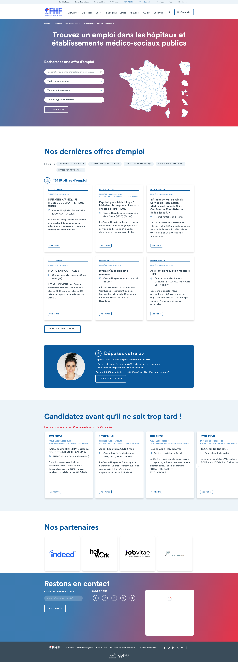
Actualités (73, 13)
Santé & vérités (99, 2)
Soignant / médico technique (105, 164)
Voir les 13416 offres (61, 328)
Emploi (123, 13)
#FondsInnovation (145, 2)
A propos (70, 648)
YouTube (132, 598)
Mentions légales (85, 648)
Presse (171, 2)
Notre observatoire (82, 2)
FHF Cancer (114, 2)
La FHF (99, 13)
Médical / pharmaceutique (138, 164)
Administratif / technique (71, 164)
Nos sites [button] (181, 2)
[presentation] (198, 466)
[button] (74, 81)
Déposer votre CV (110, 379)
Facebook (96, 598)
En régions (111, 13)
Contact (160, 2)
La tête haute (64, 2)
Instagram (105, 598)
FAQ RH (146, 13)
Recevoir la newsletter (59, 591)
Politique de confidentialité (122, 648)
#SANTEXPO (129, 2)
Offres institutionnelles (71, 170)
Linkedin (114, 598)
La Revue (158, 13)
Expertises (87, 13)
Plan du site (101, 648)
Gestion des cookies (148, 648)
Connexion (185, 12)
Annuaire (134, 13)
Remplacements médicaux (171, 164)
